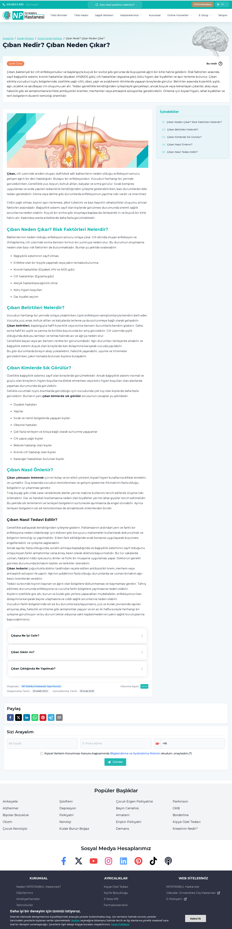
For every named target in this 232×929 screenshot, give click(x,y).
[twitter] (18, 717)
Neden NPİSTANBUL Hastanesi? (38, 886)
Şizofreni (66, 801)
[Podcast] (168, 861)
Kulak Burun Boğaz (74, 829)
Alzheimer (11, 808)
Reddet (75, 920)
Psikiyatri (66, 815)
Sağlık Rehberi (104, 15)
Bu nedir (212, 63)
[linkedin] (26, 717)
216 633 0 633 (22, 4)
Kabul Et (195, 918)
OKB (176, 808)
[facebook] (10, 717)
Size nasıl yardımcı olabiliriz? (117, 4)
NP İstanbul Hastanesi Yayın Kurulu (41, 686)
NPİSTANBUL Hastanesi (182, 886)
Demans (122, 829)
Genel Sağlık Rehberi (50, 38)
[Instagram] (108, 861)
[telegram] (51, 717)
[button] (157, 743)
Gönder (118, 762)
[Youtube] (94, 861)
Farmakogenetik (116, 905)
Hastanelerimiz (129, 15)
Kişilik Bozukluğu (116, 892)
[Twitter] (79, 861)
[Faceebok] (64, 861)
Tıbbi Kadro (81, 15)
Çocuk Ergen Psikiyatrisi (134, 801)
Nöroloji (65, 822)
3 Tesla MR (111, 899)
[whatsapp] (34, 717)
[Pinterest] (138, 861)
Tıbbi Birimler (58, 15)
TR (222, 4)
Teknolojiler (24, 905)
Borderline (181, 815)
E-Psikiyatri (174, 899)
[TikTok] (153, 861)
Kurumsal (154, 15)
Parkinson (180, 801)
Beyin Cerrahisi (127, 808)
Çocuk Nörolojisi (15, 829)
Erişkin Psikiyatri (128, 822)
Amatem (123, 815)
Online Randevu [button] (202, 4)
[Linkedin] (123, 861)
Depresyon (67, 808)
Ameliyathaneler (28, 899)
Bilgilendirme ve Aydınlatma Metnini (135, 753)
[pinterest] (43, 717)
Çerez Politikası (120, 924)
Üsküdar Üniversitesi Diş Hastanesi (191, 892)
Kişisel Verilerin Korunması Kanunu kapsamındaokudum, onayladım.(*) (118, 753)
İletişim (222, 15)
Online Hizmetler (178, 15)
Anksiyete (10, 801)
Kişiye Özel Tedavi (187, 822)
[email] (59, 717)
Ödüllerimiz (24, 892)
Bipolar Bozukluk (16, 815)
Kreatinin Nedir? (185, 829)
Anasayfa (8, 38)
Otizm (7, 822)
